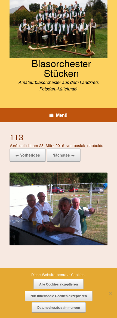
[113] (58, 243)
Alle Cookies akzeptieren (58, 284)
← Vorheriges (27, 155)
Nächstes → (64, 155)
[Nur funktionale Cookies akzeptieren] (110, 293)
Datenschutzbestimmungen (58, 307)
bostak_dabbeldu (88, 145)
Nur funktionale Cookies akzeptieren (58, 295)
